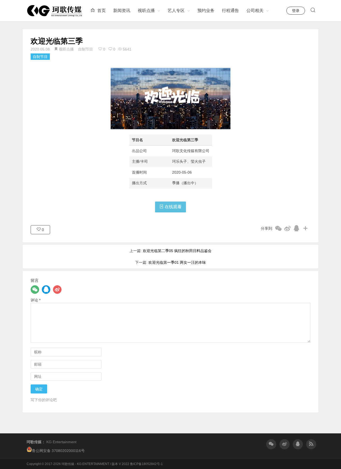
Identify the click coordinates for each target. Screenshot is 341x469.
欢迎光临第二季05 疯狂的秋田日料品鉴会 (177, 251)
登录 (295, 11)
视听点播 (146, 10)
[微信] (35, 289)
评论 (35, 300)
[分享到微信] (278, 228)
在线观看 (173, 206)
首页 (101, 10)
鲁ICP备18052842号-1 (146, 464)
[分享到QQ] (296, 228)
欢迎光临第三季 (57, 41)
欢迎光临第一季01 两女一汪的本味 (177, 262)
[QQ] (46, 289)
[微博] (57, 289)
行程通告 (230, 10)
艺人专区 (176, 10)
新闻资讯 (121, 10)
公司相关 (254, 10)
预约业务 (205, 10)
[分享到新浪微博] (287, 228)
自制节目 (85, 49)
